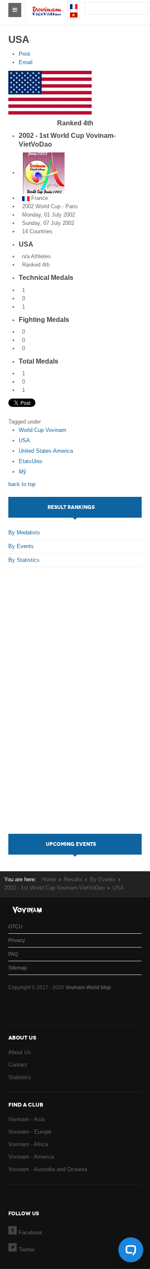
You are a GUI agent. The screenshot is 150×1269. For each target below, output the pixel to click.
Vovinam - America (31, 1157)
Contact (17, 1065)
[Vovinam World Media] (47, 6)
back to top (21, 484)
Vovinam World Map (88, 987)
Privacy (16, 940)
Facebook (30, 1232)
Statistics (19, 1077)
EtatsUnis (30, 461)
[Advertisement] (75, 709)
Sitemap (17, 968)
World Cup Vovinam (42, 430)
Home (49, 879)
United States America (46, 451)
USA (24, 440)
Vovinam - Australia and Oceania (47, 1169)
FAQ (13, 954)
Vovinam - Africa (28, 1144)
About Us (19, 1052)
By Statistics (24, 560)
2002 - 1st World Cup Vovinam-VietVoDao (54, 888)
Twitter (27, 1250)
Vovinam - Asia (26, 1119)
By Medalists (24, 532)
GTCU (15, 927)
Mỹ (22, 472)
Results (73, 879)
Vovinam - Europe (29, 1132)
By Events (21, 546)
